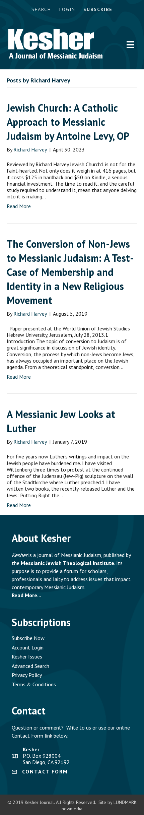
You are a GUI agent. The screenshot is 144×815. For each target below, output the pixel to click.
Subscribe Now (28, 638)
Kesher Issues (27, 656)
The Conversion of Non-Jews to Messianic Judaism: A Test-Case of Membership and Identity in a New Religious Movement (70, 272)
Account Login (28, 647)
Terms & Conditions (34, 684)
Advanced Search (30, 666)
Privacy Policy (27, 675)
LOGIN (67, 9)
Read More (19, 206)
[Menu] (130, 44)
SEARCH (41, 9)
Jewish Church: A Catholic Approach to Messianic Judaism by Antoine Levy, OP (68, 121)
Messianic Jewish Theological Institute (67, 563)
